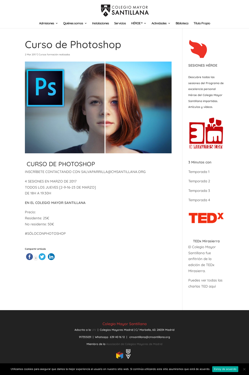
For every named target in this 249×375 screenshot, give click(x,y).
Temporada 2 (199, 181)
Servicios (120, 23)
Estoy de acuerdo (225, 369)
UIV (94, 330)
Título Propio (202, 23)
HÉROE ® (136, 23)
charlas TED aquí (202, 286)
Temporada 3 (199, 190)
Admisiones (46, 23)
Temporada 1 (199, 171)
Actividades (159, 23)
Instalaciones (100, 23)
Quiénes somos (73, 23)
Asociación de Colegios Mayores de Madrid (134, 344)
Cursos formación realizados (54, 54)
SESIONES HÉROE (202, 65)
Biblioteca (182, 23)
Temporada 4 (199, 200)
